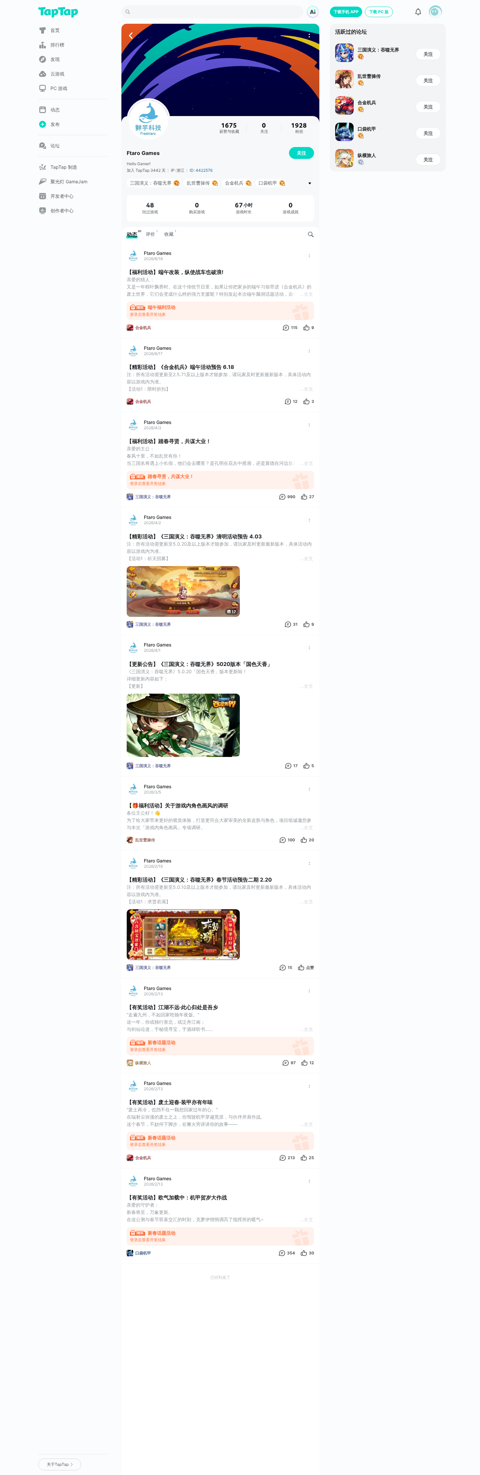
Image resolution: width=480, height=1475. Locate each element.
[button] (435, 11)
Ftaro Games (143, 153)
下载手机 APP (346, 11)
